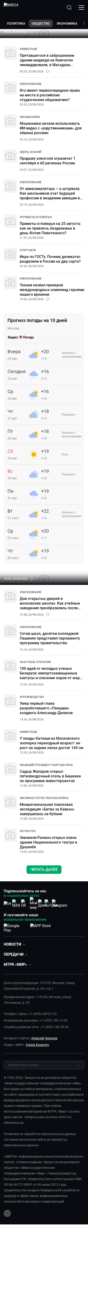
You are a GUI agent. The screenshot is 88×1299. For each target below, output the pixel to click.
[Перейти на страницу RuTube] (51, 903)
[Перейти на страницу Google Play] (15, 927)
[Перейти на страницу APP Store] (40, 927)
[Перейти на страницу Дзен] (42, 903)
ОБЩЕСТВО (41, 23)
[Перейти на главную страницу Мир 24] (11, 7)
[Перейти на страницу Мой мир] (33, 903)
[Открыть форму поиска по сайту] (69, 7)
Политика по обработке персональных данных (40, 1134)
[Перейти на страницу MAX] (16, 903)
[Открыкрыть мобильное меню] (81, 7)
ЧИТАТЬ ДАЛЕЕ (44, 869)
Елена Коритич (37, 1045)
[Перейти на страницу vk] (7, 903)
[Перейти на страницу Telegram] (59, 903)
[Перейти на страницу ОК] (25, 903)
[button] (14, 944)
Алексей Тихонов (44, 1038)
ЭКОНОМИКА (67, 23)
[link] (28, 49)
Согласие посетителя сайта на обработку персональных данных (35, 1142)
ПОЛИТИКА (16, 23)
